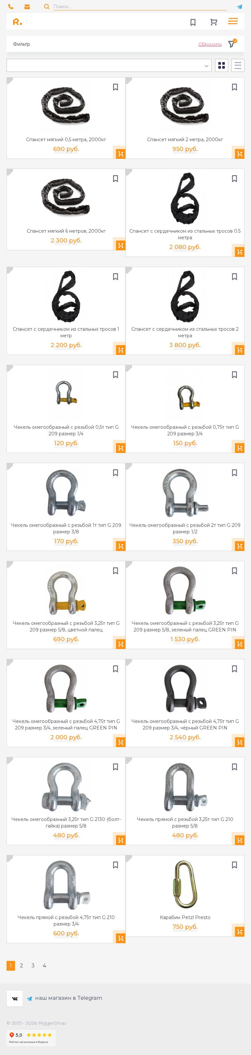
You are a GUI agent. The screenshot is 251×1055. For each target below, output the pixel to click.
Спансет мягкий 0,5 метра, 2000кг (66, 139)
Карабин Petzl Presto (185, 917)
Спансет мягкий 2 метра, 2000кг (185, 139)
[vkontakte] (15, 998)
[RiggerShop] (19, 21)
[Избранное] (192, 21)
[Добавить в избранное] (115, 87)
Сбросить (210, 44)
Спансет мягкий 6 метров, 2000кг (66, 231)
